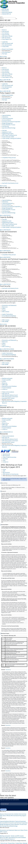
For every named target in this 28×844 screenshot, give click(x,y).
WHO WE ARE (5, 9)
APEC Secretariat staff (7, 43)
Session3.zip (7, 725)
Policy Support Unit (7, 39)
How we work (5, 31)
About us (4, 30)
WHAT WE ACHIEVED (7, 12)
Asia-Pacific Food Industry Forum (10, 183)
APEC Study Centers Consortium (10, 396)
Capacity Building (6, 115)
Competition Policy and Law (9, 157)
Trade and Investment (7, 118)
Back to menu (3, 56)
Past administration (7, 45)
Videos (3, 308)
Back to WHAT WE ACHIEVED (7, 349)
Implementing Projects (7, 133)
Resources (4, 383)
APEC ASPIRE (5, 321)
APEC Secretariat (6, 37)
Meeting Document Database (9, 386)
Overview (4, 130)
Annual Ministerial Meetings (9, 316)
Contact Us (5, 462)
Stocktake (5, 458)
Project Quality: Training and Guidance (11, 138)
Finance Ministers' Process (8, 124)
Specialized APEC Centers (8, 398)
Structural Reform (6, 120)
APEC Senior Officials (7, 36)
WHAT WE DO (5, 11)
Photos (4, 310)
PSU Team (4, 54)
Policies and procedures (8, 392)
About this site (6, 454)
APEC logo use (5, 393)
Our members (5, 33)
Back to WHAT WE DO (5, 215)
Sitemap (25, 843)
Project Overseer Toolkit (8, 136)
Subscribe (3, 809)
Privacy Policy (11, 843)
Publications (5, 117)
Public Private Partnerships (9, 457)
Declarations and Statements (9, 305)
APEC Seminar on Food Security (10, 474)
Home (4, 469)
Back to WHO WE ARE (5, 80)
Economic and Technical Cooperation (11, 121)
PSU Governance (6, 52)
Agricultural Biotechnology (8, 128)
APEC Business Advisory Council (10, 395)
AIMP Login (5, 384)
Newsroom (5, 307)
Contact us (4, 389)
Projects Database (6, 387)
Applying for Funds (6, 132)
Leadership (5, 42)
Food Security (5, 126)
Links (4, 460)
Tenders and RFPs (6, 380)
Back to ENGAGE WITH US (6, 432)
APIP (4, 471)
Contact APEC (5, 46)
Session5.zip (7, 770)
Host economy (5, 34)
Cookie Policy (18, 843)
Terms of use (4, 843)
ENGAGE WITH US (6, 14)
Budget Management (7, 123)
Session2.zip (8, 669)
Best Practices (6, 455)
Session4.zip (7, 748)
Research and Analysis (7, 49)
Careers (4, 381)
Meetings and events (7, 378)
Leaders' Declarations (7, 314)
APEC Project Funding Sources (9, 135)
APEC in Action (5, 311)
